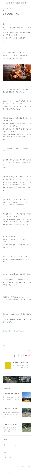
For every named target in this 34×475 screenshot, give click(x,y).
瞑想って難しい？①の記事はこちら (14, 331)
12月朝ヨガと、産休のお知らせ (13, 409)
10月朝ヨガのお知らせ (10, 424)
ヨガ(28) (5, 345)
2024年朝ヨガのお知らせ (11, 393)
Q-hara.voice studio (17, 2)
